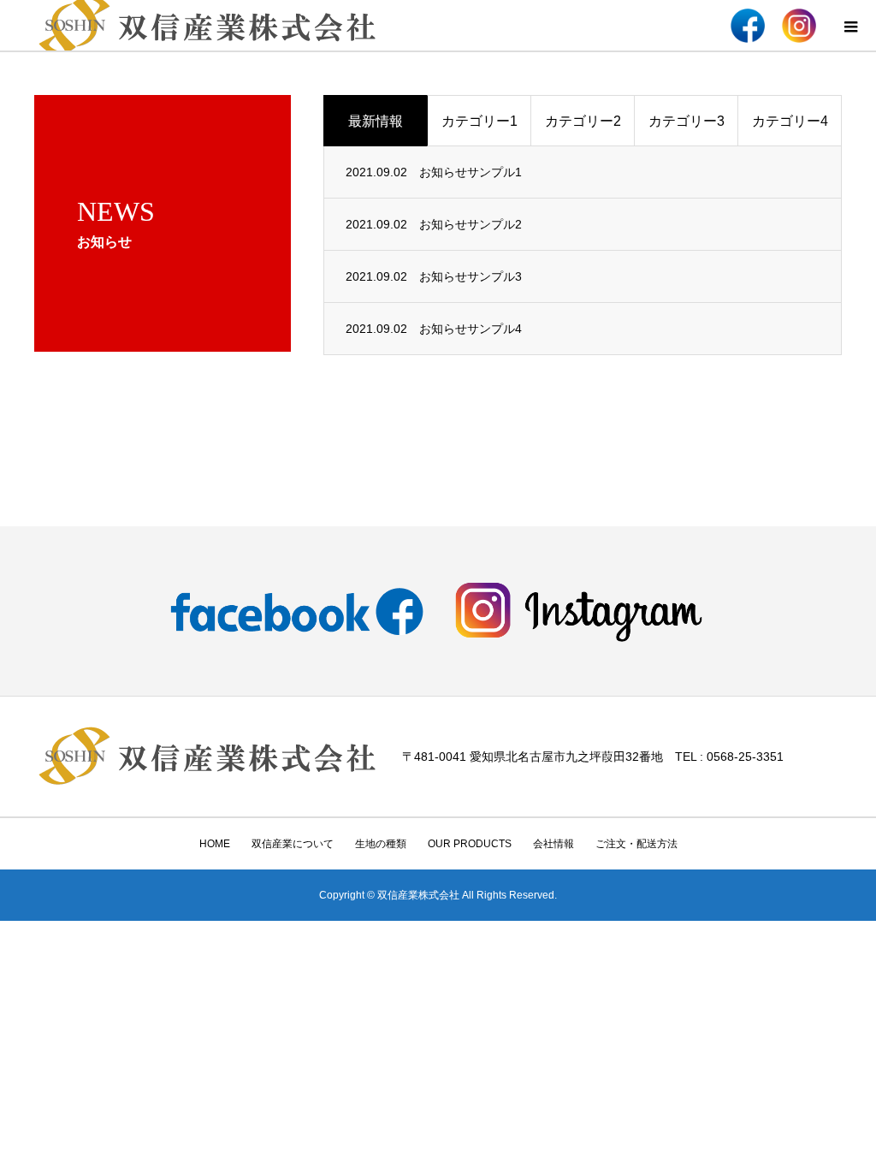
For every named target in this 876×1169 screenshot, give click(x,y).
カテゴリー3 (686, 121)
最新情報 (375, 121)
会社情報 (553, 844)
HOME (214, 844)
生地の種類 (380, 844)
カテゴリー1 (479, 121)
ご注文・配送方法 (636, 844)
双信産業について (293, 844)
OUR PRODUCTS (470, 844)
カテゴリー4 (790, 121)
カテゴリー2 (583, 121)
